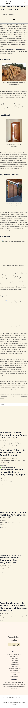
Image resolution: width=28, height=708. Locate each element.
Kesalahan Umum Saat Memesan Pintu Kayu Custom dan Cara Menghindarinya (11, 559)
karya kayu (4, 396)
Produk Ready (14, 670)
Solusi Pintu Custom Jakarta (14, 654)
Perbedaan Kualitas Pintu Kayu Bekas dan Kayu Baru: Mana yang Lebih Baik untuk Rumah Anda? (13, 607)
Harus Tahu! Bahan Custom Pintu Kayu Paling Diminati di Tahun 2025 (13, 515)
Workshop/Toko (14, 656)
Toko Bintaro (15, 662)
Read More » (3, 448)
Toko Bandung (15, 666)
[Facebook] (10, 644)
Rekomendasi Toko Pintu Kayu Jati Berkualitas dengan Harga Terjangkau (12, 472)
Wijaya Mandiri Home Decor (14, 49)
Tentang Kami (14, 676)
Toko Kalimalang (14, 664)
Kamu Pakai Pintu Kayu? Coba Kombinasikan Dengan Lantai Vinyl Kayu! (14, 435)
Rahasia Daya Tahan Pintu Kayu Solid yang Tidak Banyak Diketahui (12, 452)
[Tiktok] (18, 644)
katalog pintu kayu (15, 673)
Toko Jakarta (14, 658)
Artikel (14, 674)
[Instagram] (14, 644)
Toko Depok (15, 660)
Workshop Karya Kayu (15, 668)
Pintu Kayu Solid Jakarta (11, 3)
